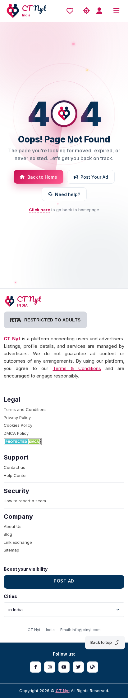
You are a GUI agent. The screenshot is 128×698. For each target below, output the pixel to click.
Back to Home (42, 177)
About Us (12, 526)
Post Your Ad (94, 177)
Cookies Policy (18, 425)
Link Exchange (18, 542)
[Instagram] (49, 667)
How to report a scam (25, 500)
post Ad (64, 580)
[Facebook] (35, 667)
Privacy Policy (17, 417)
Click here (39, 209)
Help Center (15, 475)
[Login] (101, 11)
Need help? (67, 194)
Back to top (101, 642)
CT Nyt (63, 690)
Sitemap (11, 549)
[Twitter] (78, 667)
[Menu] (116, 11)
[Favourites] (71, 11)
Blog (8, 534)
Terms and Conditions (25, 409)
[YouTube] (64, 667)
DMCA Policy (16, 433)
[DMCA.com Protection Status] (64, 441)
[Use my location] (86, 11)
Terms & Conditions (77, 368)
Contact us (14, 467)
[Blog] (92, 667)
